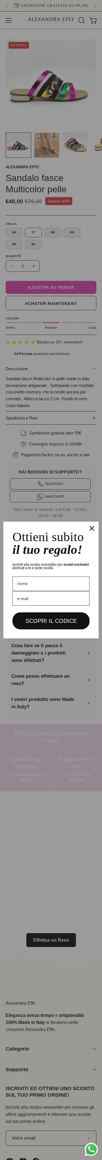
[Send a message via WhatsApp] (91, 1149)
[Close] (92, 528)
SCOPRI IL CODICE (51, 621)
